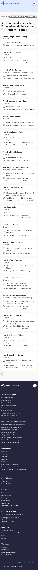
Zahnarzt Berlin (6, 400)
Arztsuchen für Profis (7, 521)
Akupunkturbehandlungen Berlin (11, 427)
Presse (3, 535)
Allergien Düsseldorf (7, 435)
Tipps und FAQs (6, 481)
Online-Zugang (6, 500)
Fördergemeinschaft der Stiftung (11, 533)
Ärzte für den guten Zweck (9, 505)
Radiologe (4, 451)
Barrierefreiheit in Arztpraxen (10, 484)
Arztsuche (4, 16)
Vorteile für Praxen (7, 493)
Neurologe (4, 454)
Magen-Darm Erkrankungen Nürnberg (13, 424)
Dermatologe (5, 467)
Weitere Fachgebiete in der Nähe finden (13, 469)
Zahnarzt (4, 456)
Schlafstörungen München (9, 429)
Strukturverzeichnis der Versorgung (12, 514)
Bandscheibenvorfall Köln (9, 432)
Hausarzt (4, 459)
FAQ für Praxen (6, 495)
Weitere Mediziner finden (9, 415)
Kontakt (3, 538)
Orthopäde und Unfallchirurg (10, 464)
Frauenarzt (4, 462)
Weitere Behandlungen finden (10, 442)
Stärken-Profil (5, 503)
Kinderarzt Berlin (6, 403)
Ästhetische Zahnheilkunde (19, 16)
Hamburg (30, 16)
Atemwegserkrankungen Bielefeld (11, 437)
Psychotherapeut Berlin (8, 405)
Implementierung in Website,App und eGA (10, 518)
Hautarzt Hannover (7, 408)
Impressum (4, 547)
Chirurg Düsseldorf (7, 410)
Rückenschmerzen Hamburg (10, 440)
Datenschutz (5, 549)
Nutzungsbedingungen (8, 552)
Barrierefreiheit (6, 555)
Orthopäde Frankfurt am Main (10, 413)
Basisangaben (5, 498)
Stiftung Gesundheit (7, 530)
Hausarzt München (7, 397)
